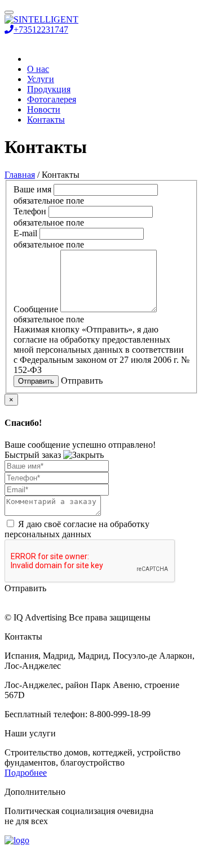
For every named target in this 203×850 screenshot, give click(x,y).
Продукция (48, 89)
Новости (43, 109)
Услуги (40, 79)
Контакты (46, 119)
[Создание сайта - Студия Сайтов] (17, 840)
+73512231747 (41, 29)
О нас (38, 69)
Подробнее (26, 772)
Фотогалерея (51, 99)
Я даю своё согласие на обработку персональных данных (77, 529)
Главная (20, 174)
